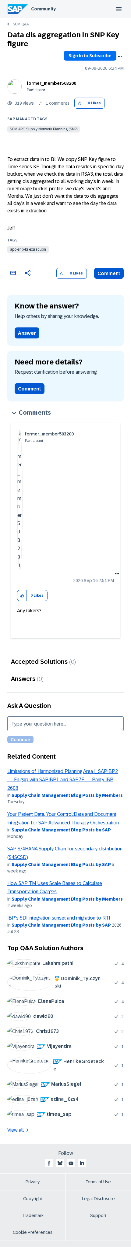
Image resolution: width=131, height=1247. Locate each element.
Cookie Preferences (32, 1232)
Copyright (32, 1198)
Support (98, 1215)
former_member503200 (51, 83)
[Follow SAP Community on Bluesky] (60, 1163)
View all (15, 1130)
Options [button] (119, 56)
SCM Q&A (21, 24)
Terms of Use (98, 1181)
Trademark (33, 1215)
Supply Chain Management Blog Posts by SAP (61, 829)
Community (43, 8)
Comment (108, 273)
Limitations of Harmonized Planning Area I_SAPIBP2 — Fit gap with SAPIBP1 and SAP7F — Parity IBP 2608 (62, 780)
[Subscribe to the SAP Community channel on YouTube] (71, 1163)
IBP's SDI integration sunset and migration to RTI (58, 917)
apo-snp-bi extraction (28, 249)
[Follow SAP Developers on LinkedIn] (82, 1163)
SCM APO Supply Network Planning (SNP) (43, 129)
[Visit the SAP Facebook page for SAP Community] (49, 1163)
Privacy (33, 1181)
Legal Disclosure (98, 1198)
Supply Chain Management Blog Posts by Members (67, 795)
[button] (79, 103)
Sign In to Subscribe (90, 55)
